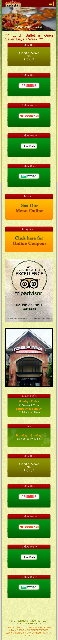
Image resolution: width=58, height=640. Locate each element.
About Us (35, 621)
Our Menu (22, 621)
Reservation (35, 624)
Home (12, 621)
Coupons (21, 624)
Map (45, 621)
